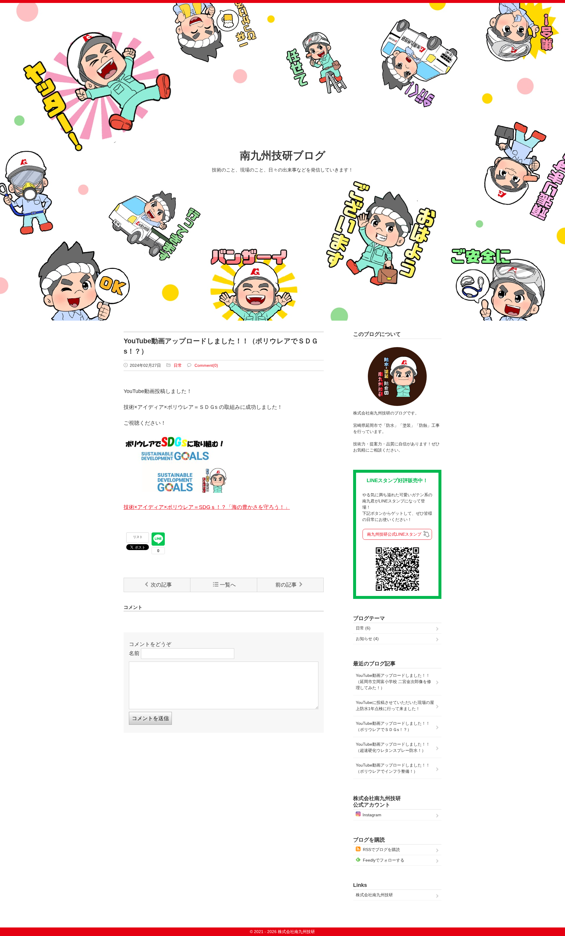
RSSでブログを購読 (381, 849)
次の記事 (161, 585)
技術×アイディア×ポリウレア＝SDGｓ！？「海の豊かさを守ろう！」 (207, 507)
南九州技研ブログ (282, 155)
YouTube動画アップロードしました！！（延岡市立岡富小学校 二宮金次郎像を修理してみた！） (393, 681)
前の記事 (286, 585)
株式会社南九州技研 (374, 894)
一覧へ (228, 585)
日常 (178, 365)
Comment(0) (206, 365)
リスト (138, 537)
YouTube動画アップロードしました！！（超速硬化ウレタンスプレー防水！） (393, 747)
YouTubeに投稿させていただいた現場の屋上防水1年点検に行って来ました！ (395, 705)
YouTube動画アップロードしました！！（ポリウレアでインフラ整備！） (393, 768)
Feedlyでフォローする (383, 860)
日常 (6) (363, 628)
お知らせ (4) (367, 638)
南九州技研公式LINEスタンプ (394, 534)
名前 (134, 653)
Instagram (372, 814)
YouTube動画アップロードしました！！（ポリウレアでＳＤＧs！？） (393, 726)
